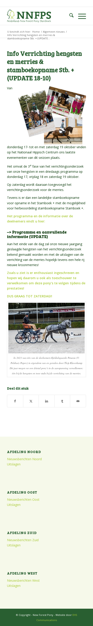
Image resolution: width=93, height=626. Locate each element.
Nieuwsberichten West (23, 580)
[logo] (38, 16)
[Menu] (80, 16)
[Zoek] (69, 16)
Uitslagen (14, 464)
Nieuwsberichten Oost (23, 499)
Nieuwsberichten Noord (24, 459)
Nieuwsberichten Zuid (23, 540)
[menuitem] (69, 16)
